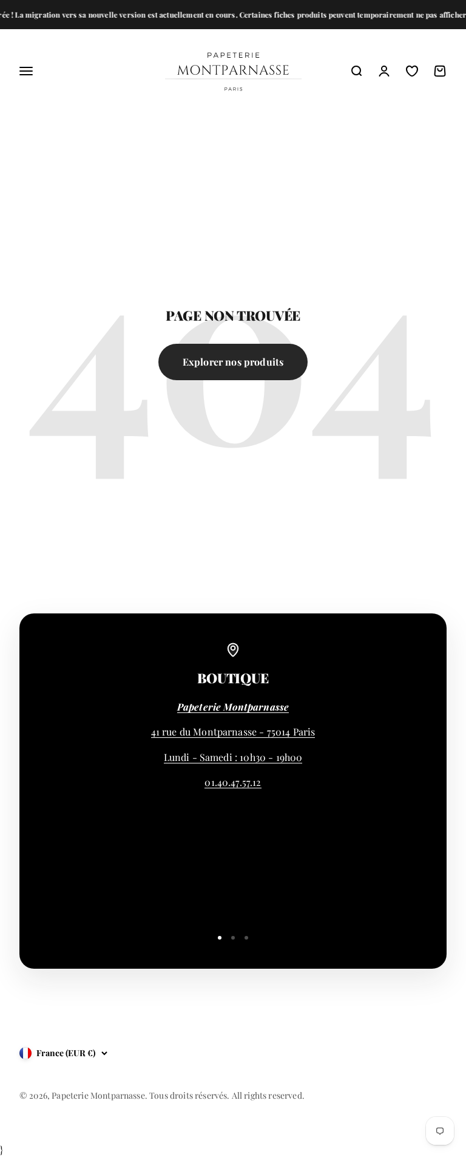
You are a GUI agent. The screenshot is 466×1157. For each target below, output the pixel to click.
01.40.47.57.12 (232, 782)
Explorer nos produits (233, 361)
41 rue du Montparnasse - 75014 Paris (233, 731)
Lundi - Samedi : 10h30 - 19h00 (233, 757)
